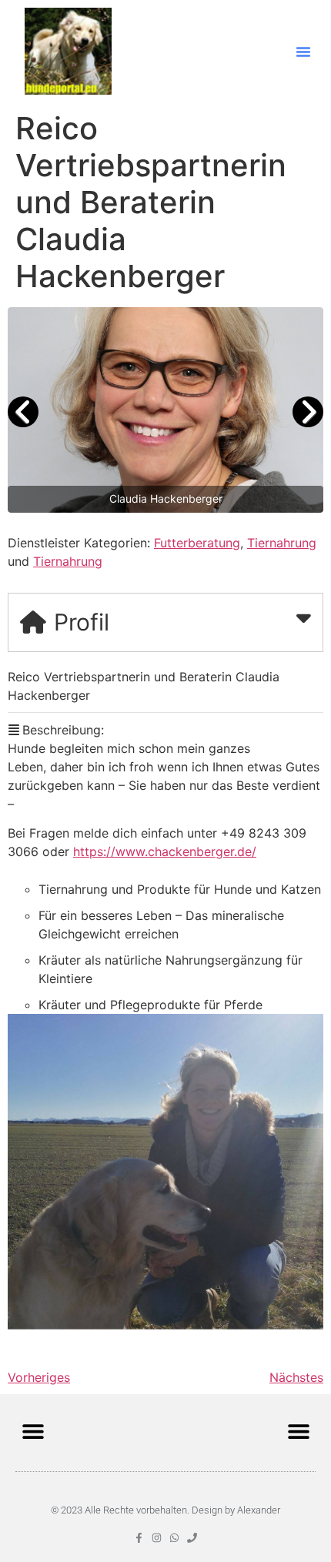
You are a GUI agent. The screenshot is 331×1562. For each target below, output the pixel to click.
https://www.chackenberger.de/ (164, 851)
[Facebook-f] (139, 1538)
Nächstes (296, 1377)
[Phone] (192, 1538)
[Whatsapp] (174, 1538)
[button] (303, 51)
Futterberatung (197, 542)
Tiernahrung (281, 542)
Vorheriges (39, 1377)
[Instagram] (157, 1538)
